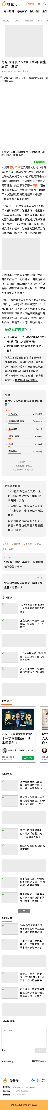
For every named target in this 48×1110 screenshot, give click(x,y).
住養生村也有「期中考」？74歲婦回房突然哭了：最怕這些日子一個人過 (32, 977)
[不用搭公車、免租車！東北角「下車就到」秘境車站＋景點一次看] (10, 944)
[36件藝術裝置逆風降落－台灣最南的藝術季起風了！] (10, 608)
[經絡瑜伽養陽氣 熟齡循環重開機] (10, 849)
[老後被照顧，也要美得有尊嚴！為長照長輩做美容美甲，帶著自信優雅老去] (10, 897)
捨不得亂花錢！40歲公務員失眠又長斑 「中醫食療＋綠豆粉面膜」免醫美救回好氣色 (32, 882)
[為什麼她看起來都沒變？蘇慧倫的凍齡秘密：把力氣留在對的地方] (10, 785)
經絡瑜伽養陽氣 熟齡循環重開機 (32, 847)
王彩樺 (28, 544)
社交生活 (8, 548)
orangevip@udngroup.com (24, 1087)
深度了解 (34, 757)
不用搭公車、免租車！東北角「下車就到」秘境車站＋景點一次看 (32, 944)
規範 (4, 1050)
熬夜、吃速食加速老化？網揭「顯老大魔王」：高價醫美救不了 (31, 833)
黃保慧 (17, 544)
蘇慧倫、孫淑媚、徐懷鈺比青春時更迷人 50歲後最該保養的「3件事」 (33, 800)
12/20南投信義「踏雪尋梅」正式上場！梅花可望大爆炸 (33, 657)
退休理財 (9, 11)
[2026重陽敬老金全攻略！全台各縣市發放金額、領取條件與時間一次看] (10, 929)
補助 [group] (40, 20)
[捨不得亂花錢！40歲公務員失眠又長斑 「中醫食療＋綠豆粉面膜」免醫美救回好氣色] (10, 882)
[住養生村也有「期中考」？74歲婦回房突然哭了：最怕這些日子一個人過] (10, 977)
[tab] (19, 767)
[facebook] (32, 1080)
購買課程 (31, 4)
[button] (44, 3)
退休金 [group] (17, 20)
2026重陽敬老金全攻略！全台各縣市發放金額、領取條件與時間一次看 (32, 928)
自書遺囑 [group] (29, 20)
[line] (37, 1080)
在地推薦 (34, 11)
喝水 (39, 544)
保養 (6, 544)
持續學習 (22, 11)
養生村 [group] (6, 20)
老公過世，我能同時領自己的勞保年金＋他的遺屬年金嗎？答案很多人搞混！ (32, 992)
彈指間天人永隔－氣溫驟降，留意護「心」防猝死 (32, 624)
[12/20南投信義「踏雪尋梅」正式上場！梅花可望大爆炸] (10, 657)
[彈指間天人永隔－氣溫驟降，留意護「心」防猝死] (10, 624)
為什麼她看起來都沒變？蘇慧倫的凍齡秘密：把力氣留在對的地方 (32, 785)
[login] (39, 3)
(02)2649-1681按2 (20, 1090)
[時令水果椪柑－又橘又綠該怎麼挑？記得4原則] (10, 672)
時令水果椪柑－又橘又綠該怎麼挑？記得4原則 (33, 670)
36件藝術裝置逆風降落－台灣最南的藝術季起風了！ (32, 608)
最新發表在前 (38, 1061)
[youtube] (42, 1080)
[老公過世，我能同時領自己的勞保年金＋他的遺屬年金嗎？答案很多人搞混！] (10, 993)
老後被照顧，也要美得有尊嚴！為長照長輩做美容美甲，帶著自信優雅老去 (32, 897)
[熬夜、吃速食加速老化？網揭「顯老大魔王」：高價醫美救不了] (10, 833)
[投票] (41, 395)
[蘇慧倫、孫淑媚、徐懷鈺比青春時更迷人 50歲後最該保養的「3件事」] (10, 801)
